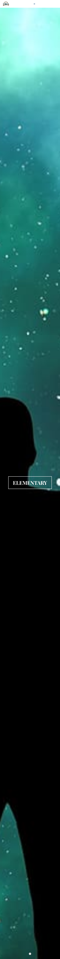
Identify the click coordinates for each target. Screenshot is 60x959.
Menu (34, 4)
